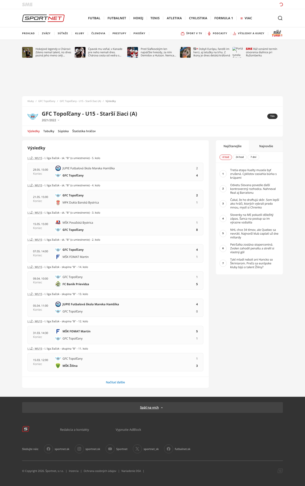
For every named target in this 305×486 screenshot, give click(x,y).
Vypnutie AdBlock (128, 429)
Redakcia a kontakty (74, 429)
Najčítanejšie (233, 146)
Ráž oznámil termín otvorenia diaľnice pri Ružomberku (261, 52)
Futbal (94, 18)
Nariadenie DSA (131, 471)
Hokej (138, 18)
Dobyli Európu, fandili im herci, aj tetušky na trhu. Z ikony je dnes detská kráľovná (211, 52)
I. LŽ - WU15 (34, 240)
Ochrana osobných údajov (100, 471)
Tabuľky (48, 131)
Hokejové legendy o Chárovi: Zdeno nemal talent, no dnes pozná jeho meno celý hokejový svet (53, 52)
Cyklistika (198, 18)
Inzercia (73, 471)
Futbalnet (117, 18)
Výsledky (33, 131)
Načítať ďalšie (115, 382)
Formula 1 (223, 18)
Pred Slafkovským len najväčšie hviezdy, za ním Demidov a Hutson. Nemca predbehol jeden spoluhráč (157, 52)
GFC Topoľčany (46, 101)
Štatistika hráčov (84, 131)
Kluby (30, 101)
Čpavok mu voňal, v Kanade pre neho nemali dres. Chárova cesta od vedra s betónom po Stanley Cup (105, 52)
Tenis (155, 18)
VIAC (248, 18)
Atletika (174, 18)
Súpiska (63, 131)
